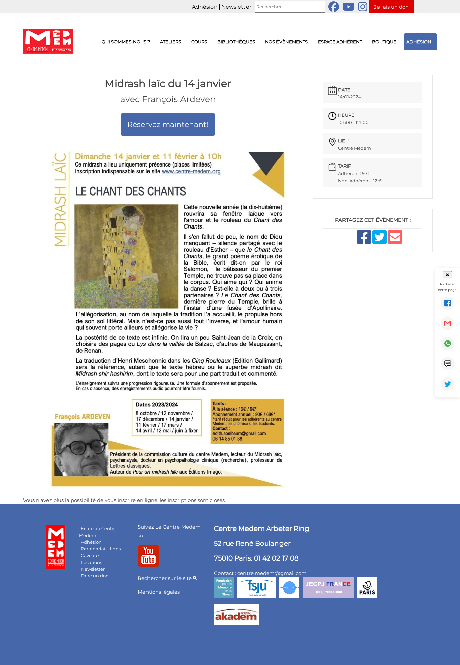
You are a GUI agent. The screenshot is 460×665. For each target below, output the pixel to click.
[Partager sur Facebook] (447, 303)
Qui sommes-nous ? (126, 41)
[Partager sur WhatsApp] (447, 343)
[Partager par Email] (447, 323)
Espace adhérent (340, 41)
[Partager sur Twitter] (447, 384)
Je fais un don (391, 7)
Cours (199, 41)
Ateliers (170, 41)
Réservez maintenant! (167, 124)
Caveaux (90, 555)
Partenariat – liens (101, 548)
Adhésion (205, 7)
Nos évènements (286, 41)
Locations (91, 562)
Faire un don (95, 575)
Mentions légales (159, 591)
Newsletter (236, 7)
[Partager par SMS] (447, 363)
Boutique (384, 41)
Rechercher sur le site (165, 578)
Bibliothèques (236, 41)
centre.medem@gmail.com (272, 573)
